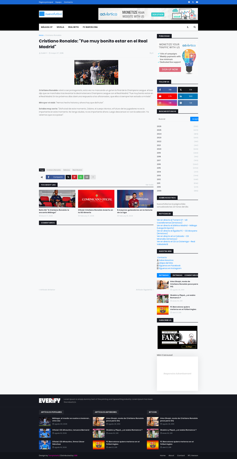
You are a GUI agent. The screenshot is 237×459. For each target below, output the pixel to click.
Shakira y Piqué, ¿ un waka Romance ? (182, 296)
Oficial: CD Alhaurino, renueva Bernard (70, 430)
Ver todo (149, 185)
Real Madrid (77, 170)
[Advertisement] (62, 145)
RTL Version (193, 455)
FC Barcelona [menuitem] (90, 27)
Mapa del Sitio (166, 263)
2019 (177, 153)
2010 (177, 187)
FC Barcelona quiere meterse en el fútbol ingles (183, 308)
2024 (177, 134)
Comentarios (191, 275)
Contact (181, 455)
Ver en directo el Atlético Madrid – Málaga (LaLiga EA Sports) (177, 227)
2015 (177, 168)
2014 (177, 171)
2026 (177, 126)
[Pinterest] (74, 177)
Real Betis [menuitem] (73, 27)
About (171, 455)
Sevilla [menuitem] (60, 27)
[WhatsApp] (80, 177)
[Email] (87, 177)
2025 (177, 130)
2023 (177, 137)
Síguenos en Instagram (170, 268)
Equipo (59, 2)
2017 (177, 160)
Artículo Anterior (47, 289)
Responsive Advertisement (177, 373)
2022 (177, 141)
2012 (177, 179)
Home (163, 455)
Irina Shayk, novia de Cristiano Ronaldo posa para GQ (184, 284)
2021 (177, 145)
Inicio (41, 35)
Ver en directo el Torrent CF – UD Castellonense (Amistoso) (172, 221)
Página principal (46, 2)
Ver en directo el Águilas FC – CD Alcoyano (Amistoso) (177, 232)
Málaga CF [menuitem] (47, 27)
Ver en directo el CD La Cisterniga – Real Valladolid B (176, 243)
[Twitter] (68, 177)
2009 (177, 190)
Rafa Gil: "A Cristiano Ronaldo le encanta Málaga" (54, 211)
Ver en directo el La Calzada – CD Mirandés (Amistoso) (173, 237)
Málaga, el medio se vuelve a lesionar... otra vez (71, 419)
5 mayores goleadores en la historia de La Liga (134, 211)
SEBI (75, 455)
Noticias (67, 170)
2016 (177, 164)
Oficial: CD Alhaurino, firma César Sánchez (68, 442)
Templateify (53, 455)
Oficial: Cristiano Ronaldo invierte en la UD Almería (95, 211)
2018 (177, 156)
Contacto (68, 2)
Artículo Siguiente (144, 289)
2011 (177, 183)
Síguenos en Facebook (169, 265)
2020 (177, 149)
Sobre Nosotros (166, 260)
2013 (177, 175)
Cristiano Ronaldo (53, 35)
